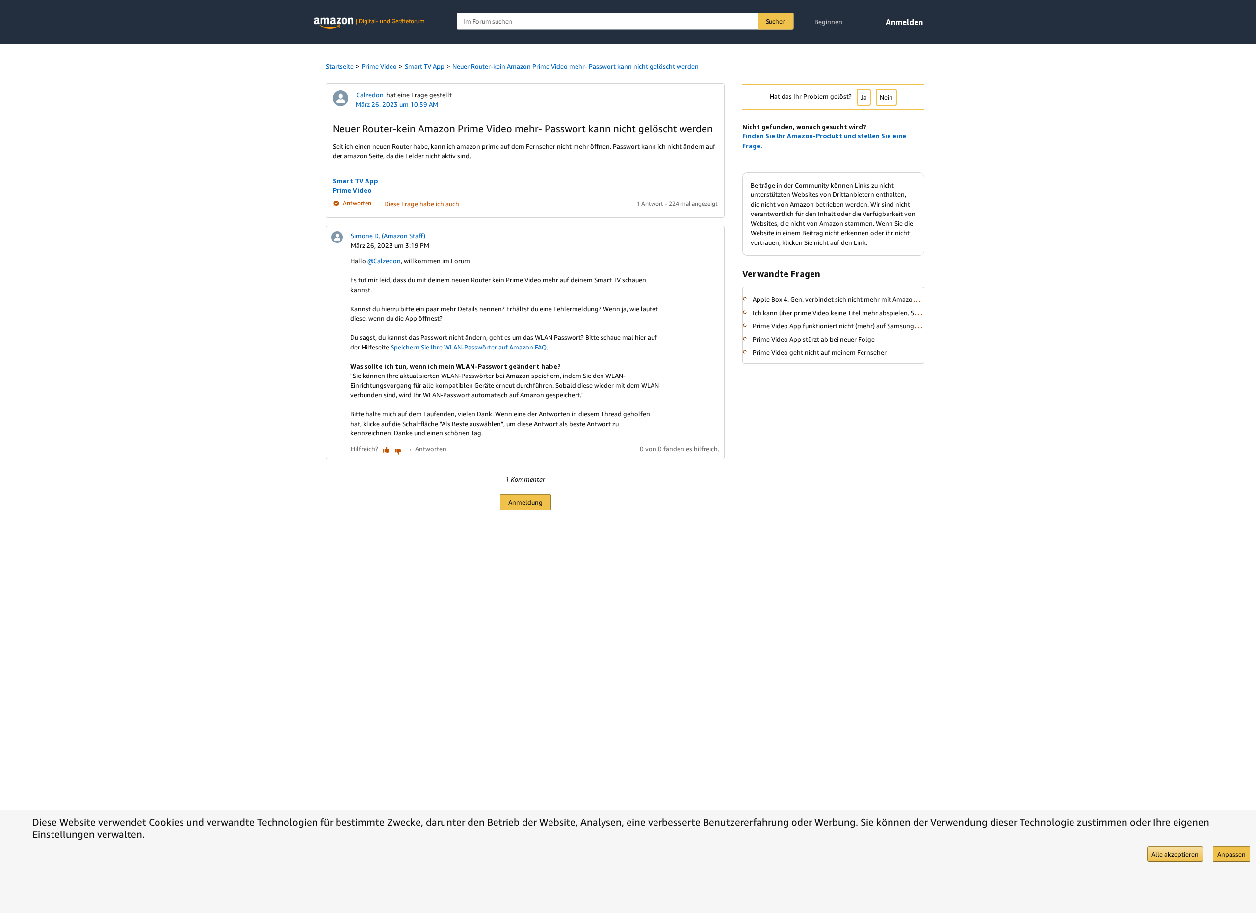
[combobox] (625, 21)
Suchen (776, 21)
